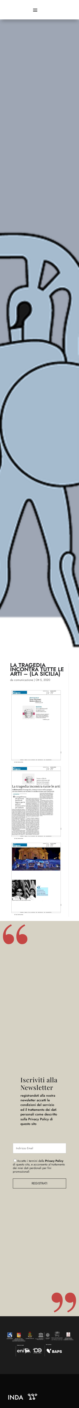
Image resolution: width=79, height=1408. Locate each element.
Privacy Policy (54, 1161)
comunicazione (23, 680)
